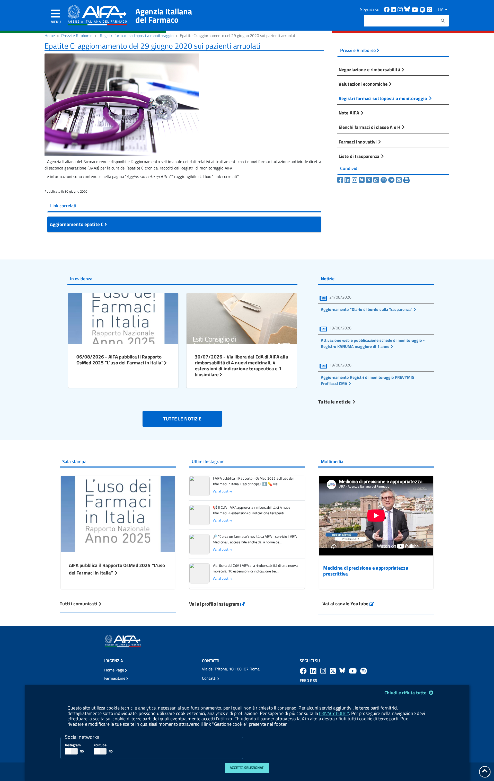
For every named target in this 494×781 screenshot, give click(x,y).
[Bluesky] (362, 180)
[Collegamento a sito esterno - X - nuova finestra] (430, 9)
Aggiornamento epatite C (77, 224)
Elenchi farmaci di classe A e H (370, 127)
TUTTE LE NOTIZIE (182, 418)
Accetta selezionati (247, 767)
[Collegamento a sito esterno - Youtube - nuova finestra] (415, 9)
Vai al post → (223, 491)
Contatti (209, 678)
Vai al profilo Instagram (217, 603)
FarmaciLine (115, 678)
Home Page (114, 670)
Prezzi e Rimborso (76, 35)
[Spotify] (384, 180)
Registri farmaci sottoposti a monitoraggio (136, 35)
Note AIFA (349, 112)
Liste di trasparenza (360, 156)
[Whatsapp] (376, 180)
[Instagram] (354, 180)
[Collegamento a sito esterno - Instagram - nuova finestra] (401, 9)
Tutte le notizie (335, 401)
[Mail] (399, 180)
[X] (369, 180)
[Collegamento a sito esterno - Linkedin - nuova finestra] (394, 9)
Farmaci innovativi (358, 141)
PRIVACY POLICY (334, 713)
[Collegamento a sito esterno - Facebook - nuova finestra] (387, 9)
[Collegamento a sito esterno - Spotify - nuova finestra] (423, 9)
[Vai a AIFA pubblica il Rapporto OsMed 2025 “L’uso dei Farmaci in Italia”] (118, 513)
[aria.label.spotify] (363, 671)
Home (50, 35)
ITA (441, 9)
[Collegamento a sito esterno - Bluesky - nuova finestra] (407, 9)
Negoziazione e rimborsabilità (370, 69)
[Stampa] (406, 180)
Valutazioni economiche (364, 83)
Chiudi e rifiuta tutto (406, 692)
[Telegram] (391, 180)
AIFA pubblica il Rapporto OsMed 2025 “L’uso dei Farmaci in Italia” (117, 568)
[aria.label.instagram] (324, 671)
